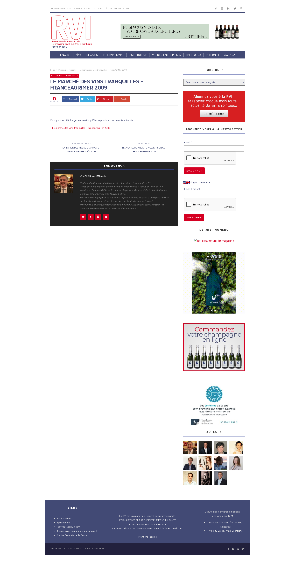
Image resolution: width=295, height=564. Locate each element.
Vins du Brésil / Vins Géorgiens (226, 530)
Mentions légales (147, 536)
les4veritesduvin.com (68, 526)
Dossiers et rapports (67, 70)
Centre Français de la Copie (72, 535)
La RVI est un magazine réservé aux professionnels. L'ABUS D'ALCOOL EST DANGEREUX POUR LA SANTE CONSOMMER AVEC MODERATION (147, 520)
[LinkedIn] (228, 8)
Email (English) (192, 188)
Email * (188, 142)
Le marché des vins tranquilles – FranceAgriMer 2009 (81, 127)
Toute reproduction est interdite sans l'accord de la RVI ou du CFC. (148, 528)
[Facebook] (216, 8)
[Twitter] (234, 8)
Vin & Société (64, 518)
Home (52, 70)
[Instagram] (222, 8)
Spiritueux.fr (63, 522)
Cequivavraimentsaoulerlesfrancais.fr (77, 530)
